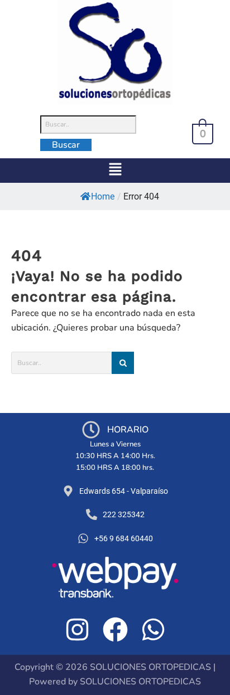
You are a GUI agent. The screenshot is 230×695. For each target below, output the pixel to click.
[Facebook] (115, 629)
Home (102, 196)
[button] (115, 170)
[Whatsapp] (153, 629)
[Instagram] (77, 629)
